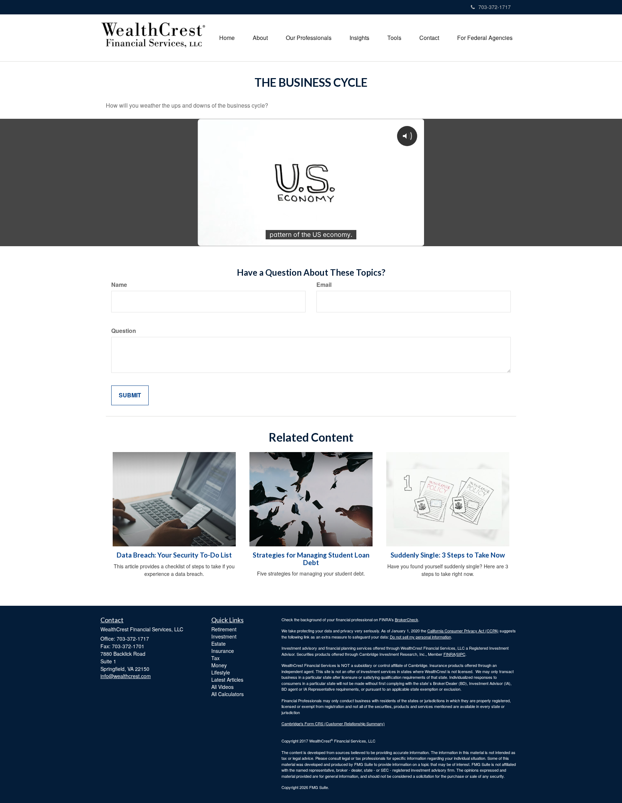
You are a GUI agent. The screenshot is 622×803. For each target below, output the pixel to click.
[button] (260, 38)
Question (123, 331)
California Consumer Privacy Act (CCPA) (463, 630)
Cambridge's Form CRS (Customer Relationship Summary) (333, 723)
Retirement (223, 629)
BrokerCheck (406, 619)
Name (119, 285)
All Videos (222, 686)
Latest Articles (227, 679)
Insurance (222, 650)
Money (219, 665)
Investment (223, 636)
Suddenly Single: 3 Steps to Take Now (448, 555)
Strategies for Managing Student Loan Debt (311, 559)
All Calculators (227, 694)
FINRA (449, 654)
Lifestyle (220, 672)
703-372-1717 (494, 6)
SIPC (460, 654)
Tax (215, 658)
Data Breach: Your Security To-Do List (174, 555)
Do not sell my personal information (420, 637)
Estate (218, 643)
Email (324, 285)
